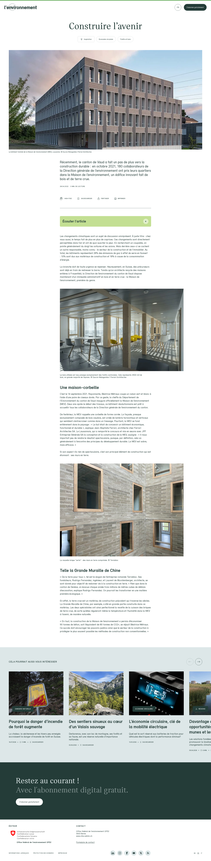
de (195, 853)
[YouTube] (133, 853)
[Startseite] (20, 7)
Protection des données (43, 853)
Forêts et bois (125, 39)
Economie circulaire (106, 39)
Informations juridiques (19, 853)
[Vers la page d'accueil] (12, 7)
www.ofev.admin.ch (84, 836)
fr (198, 853)
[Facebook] (126, 853)
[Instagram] (119, 853)
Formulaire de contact (85, 842)
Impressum (62, 853)
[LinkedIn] (112, 853)
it (201, 853)
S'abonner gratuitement (195, 7)
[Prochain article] (198, 661)
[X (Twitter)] (141, 853)
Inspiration (88, 39)
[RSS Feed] (148, 853)
